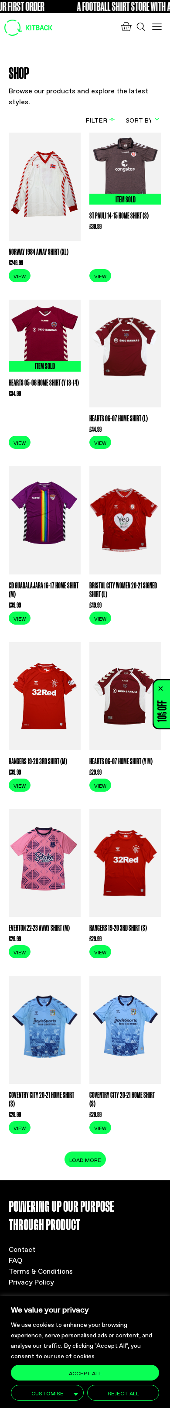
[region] (85, 1352)
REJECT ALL (123, 1392)
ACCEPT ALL (85, 1372)
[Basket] (126, 26)
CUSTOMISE (47, 1392)
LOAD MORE (85, 1159)
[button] (161, 688)
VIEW (20, 276)
